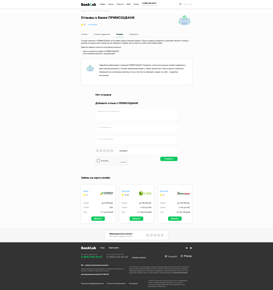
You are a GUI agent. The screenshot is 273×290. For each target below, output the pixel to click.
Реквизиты (133, 34)
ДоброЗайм (164, 191)
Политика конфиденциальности (92, 283)
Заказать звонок (139, 257)
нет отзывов (92, 24)
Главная (83, 11)
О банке (84, 34)
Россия (189, 4)
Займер (85, 191)
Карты (111, 4)
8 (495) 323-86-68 (117, 256)
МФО (129, 4)
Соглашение (133, 283)
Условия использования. (180, 272)
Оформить (98, 219)
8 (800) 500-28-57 (91, 256)
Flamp (186, 256)
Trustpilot (170, 256)
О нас (102, 248)
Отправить (169, 159)
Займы (102, 4)
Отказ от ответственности (116, 283)
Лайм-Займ (125, 191)
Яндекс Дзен (191, 248)
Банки (136, 4)
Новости (120, 4)
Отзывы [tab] (119, 34)
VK (187, 248)
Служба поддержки (102, 34)
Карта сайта (114, 248)
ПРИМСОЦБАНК (98, 11)
